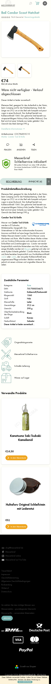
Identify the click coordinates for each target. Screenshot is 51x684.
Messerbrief (10, 552)
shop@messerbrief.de (14, 548)
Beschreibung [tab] (14, 182)
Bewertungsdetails (32, 17)
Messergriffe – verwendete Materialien (17, 613)
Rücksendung (6, 585)
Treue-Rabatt (6, 571)
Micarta (27, 249)
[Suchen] (30, 3)
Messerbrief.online (13, 556)
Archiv (7, 618)
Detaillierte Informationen (11, 129)
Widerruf (5, 588)
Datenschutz (6, 592)
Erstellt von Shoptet (28, 667)
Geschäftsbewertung (10, 578)
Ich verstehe (25, 682)
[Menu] (45, 3)
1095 (13, 257)
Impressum (5, 574)
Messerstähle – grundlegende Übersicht (18, 609)
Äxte (29, 285)
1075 (3, 257)
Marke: (13, 137)
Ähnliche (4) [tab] (35, 182)
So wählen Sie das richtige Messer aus (18, 605)
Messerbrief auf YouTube (15, 560)
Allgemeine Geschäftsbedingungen (15, 581)
